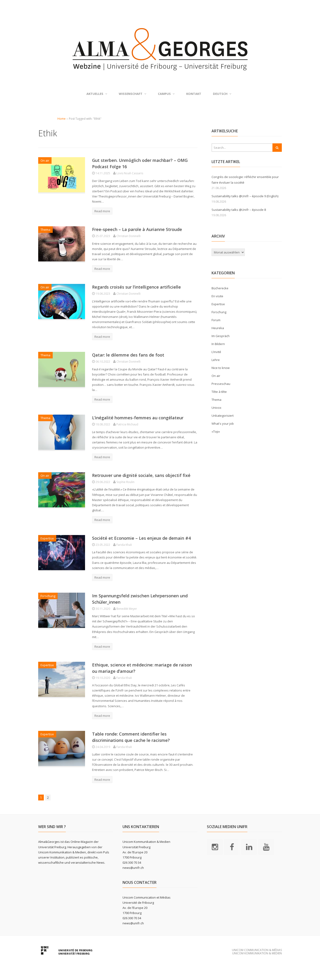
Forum (216, 320)
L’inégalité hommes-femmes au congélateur (137, 417)
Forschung (48, 596)
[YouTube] (266, 846)
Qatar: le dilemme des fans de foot (128, 355)
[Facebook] (232, 846)
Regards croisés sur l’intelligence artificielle (136, 287)
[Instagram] (215, 846)
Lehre (216, 360)
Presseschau (221, 384)
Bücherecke (220, 288)
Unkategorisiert (223, 415)
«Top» (216, 431)
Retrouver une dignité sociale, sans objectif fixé (141, 475)
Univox (216, 407)
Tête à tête (219, 392)
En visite (217, 296)
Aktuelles (94, 94)
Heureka (218, 328)
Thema (45, 229)
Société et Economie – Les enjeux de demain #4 (141, 538)
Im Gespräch (221, 336)
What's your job (223, 423)
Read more (102, 211)
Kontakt (193, 94)
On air (45, 160)
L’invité (216, 352)
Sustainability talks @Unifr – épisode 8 (239, 210)
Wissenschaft (130, 94)
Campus (164, 94)
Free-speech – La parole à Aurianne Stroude (137, 229)
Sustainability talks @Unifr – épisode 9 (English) (245, 196)
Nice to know (221, 368)
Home (61, 119)
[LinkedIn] (249, 846)
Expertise (47, 538)
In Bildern (218, 344)
